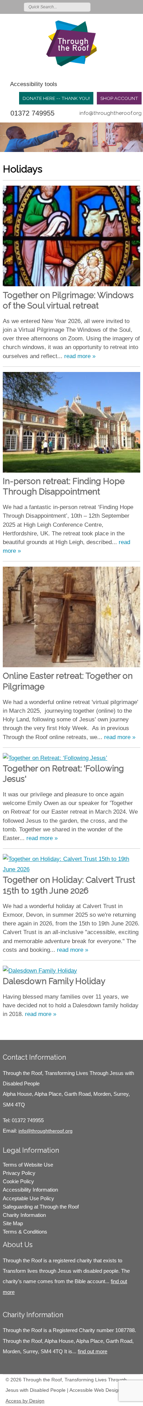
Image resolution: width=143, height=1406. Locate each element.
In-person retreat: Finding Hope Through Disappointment (64, 486)
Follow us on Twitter (106, 6)
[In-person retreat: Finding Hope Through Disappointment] (71, 424)
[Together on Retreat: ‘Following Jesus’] (71, 758)
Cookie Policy (18, 1181)
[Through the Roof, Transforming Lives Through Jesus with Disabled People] (71, 43)
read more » (79, 356)
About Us (18, 1244)
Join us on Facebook (116, 6)
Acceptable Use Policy (28, 1198)
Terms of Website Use (28, 1165)
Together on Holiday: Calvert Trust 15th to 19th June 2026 (69, 885)
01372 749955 (32, 113)
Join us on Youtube (136, 6)
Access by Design (25, 1401)
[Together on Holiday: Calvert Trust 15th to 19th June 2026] (71, 864)
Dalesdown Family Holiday (54, 981)
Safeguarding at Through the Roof (41, 1207)
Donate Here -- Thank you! (56, 98)
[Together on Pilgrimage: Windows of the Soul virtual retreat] (71, 238)
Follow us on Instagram (126, 6)
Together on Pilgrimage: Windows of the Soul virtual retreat (68, 300)
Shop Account (119, 98)
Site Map (13, 1223)
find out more (92, 1351)
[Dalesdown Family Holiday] (71, 971)
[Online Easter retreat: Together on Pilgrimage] (71, 619)
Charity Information (24, 1215)
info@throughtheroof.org (110, 113)
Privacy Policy (19, 1173)
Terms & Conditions (25, 1232)
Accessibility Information (30, 1190)
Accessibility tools (33, 84)
